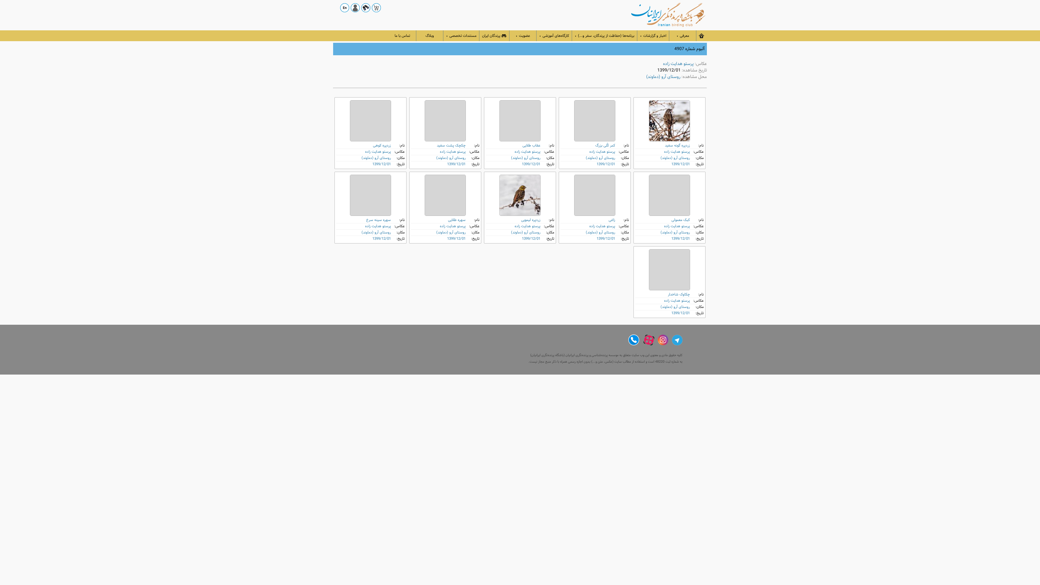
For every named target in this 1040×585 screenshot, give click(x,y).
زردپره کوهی (382, 145)
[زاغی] (594, 195)
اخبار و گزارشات (653, 36)
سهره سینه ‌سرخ (378, 220)
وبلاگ (429, 36)
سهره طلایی (457, 220)
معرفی (683, 36)
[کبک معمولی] (669, 195)
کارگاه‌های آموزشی (554, 36)
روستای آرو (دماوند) (663, 76)
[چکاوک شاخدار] (669, 269)
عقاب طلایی (531, 145)
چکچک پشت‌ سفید (451, 145)
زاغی (612, 220)
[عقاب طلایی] (520, 120)
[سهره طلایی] (445, 195)
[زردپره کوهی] (370, 120)
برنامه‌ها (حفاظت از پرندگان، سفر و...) (604, 36)
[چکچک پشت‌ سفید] (445, 120)
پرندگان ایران (491, 36)
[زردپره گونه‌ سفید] (669, 120)
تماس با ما (402, 36)
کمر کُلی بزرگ (605, 145)
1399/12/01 (680, 164)
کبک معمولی (680, 220)
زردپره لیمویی (530, 220)
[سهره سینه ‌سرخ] (370, 195)
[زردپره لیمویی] (520, 195)
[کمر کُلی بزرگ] (594, 120)
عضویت (523, 36)
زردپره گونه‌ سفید (677, 145)
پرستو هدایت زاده (678, 63)
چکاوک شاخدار (679, 294)
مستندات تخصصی (461, 36)
